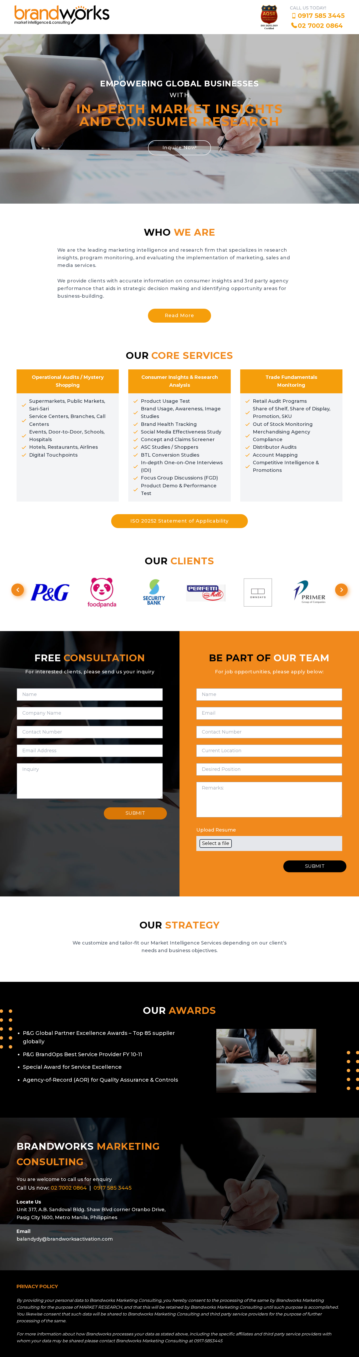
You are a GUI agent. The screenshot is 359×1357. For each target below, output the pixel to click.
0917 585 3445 (321, 16)
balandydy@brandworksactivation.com (65, 1239)
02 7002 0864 (320, 26)
